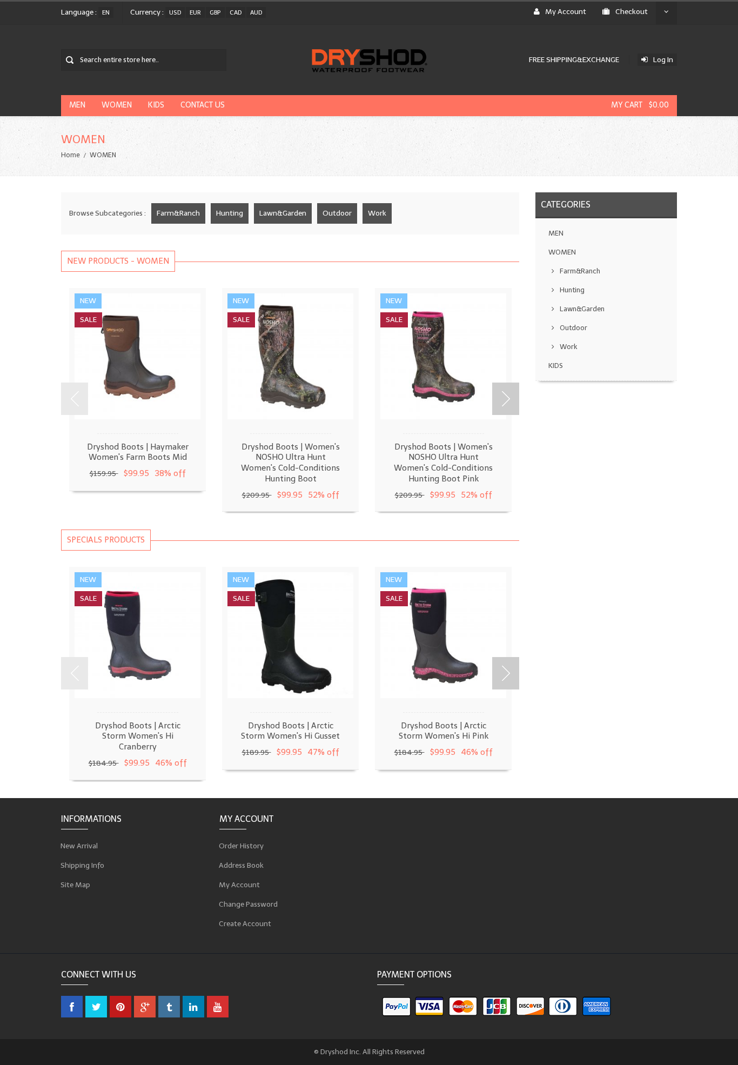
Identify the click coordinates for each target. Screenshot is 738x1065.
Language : (79, 12)
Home (70, 155)
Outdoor (337, 213)
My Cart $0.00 (640, 105)
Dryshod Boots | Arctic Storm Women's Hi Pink (443, 731)
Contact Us (202, 105)
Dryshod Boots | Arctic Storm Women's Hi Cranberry (137, 736)
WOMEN (117, 105)
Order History (241, 845)
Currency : (147, 12)
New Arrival (79, 845)
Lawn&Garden (282, 213)
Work (377, 213)
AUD (256, 12)
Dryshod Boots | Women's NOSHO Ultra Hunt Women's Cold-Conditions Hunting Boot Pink (443, 463)
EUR (195, 12)
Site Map (75, 884)
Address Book (241, 864)
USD (175, 12)
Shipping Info (82, 864)
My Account (565, 11)
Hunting (229, 213)
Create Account (245, 923)
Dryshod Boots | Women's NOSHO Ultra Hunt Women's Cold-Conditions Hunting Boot (290, 463)
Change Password (248, 903)
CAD (235, 12)
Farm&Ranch (178, 213)
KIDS (156, 105)
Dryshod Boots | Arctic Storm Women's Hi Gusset (290, 731)
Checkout (631, 11)
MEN (77, 105)
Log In (663, 59)
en (106, 12)
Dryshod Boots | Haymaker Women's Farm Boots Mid (138, 452)
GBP (215, 12)
